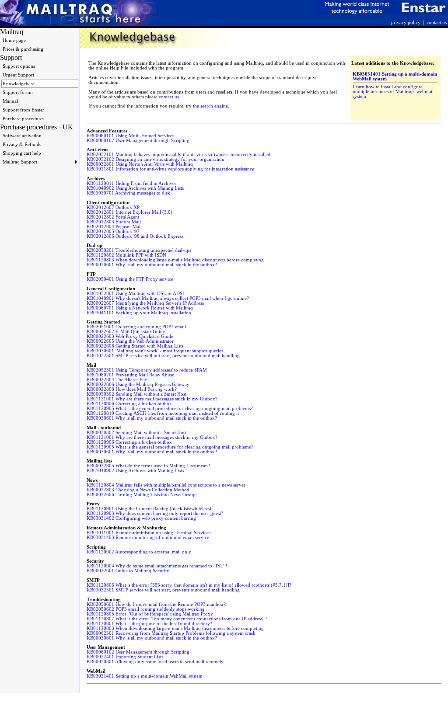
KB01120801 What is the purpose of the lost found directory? (149, 623)
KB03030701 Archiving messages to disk (128, 193)
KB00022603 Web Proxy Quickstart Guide (130, 336)
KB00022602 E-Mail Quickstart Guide (126, 331)
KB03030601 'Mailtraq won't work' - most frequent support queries (155, 350)
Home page (14, 40)
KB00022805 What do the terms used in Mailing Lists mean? (148, 465)
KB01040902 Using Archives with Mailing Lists (135, 188)
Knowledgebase (19, 83)
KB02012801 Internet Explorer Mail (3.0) (129, 212)
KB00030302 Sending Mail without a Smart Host (136, 394)
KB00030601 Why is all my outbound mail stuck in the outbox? (152, 264)
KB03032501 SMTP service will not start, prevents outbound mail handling (163, 355)
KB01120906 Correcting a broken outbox (129, 403)
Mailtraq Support (20, 162)
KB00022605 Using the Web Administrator (130, 341)
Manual (10, 101)
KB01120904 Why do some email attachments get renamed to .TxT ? (157, 566)
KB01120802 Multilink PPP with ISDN (126, 255)
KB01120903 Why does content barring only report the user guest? (155, 513)
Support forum (18, 92)
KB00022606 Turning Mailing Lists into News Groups (142, 494)
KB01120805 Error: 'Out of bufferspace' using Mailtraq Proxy (150, 614)
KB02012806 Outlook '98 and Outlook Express (135, 236)
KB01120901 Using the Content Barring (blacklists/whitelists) (149, 508)
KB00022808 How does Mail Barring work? (132, 389)
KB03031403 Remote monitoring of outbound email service (148, 537)
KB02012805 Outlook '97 (113, 231)
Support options (19, 66)
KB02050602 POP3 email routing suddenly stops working (146, 609)
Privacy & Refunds (22, 144)
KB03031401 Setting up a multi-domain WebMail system (145, 676)
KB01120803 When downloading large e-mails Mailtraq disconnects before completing (175, 259)
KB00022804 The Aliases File (117, 379)
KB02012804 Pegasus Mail (114, 226)
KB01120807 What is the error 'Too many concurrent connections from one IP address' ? (177, 618)
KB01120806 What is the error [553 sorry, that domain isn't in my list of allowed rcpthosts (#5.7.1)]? (189, 585)
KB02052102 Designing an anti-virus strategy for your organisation (155, 159)
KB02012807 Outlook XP (113, 207)
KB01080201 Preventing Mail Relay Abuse (130, 374)
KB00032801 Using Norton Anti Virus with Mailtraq (140, 164)
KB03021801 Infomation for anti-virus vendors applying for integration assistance (170, 169)
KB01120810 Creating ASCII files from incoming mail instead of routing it (163, 413)
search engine (214, 106)
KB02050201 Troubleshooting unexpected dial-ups (139, 250)
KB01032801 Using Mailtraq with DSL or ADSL (136, 293)
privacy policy (405, 22)
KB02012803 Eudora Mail (114, 221)
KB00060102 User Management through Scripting (138, 140)
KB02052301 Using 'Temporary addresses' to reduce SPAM (147, 370)
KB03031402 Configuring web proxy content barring (141, 518)
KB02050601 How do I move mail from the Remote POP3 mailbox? (156, 604)
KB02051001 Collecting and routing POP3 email (136, 326)
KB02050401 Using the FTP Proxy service (130, 279)
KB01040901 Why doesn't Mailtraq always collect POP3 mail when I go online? (168, 298)
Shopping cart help (22, 153)
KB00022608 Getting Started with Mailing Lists (135, 346)
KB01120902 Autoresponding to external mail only (139, 552)
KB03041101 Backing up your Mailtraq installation (139, 312)
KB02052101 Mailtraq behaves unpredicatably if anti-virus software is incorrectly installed (178, 154)
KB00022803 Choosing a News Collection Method (138, 489)
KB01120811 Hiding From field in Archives (131, 183)
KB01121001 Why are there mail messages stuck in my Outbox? (152, 399)
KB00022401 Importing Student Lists (125, 656)
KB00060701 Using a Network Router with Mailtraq (140, 308)
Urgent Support (18, 75)
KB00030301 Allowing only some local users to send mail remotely (155, 661)
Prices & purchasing (23, 49)
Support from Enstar (23, 110)
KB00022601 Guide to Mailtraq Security (128, 570)
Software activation (22, 135)
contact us (437, 22)
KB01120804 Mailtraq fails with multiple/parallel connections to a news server (166, 485)
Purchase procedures (23, 118)
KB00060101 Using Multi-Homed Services (130, 135)
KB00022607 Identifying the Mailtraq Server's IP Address (145, 303)
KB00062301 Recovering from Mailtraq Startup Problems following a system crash (171, 633)
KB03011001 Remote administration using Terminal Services (148, 532)
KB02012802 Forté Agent (113, 217)
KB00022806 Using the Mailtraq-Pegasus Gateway (138, 384)
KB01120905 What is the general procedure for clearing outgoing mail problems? (170, 408)
